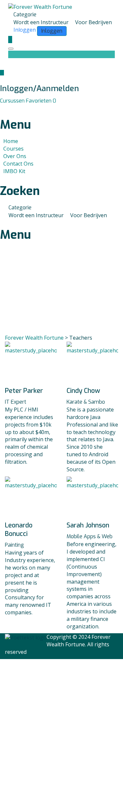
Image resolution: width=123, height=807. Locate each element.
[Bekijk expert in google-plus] (100, 379)
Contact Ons (18, 163)
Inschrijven (46, 795)
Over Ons (14, 156)
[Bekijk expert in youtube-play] (39, 379)
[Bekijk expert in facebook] (23, 379)
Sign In (68, 795)
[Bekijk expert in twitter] (34, 379)
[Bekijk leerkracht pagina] (31, 359)
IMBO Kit (14, 171)
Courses (13, 148)
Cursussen (13, 100)
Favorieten (41, 100)
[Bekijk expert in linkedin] (28, 379)
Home (10, 141)
